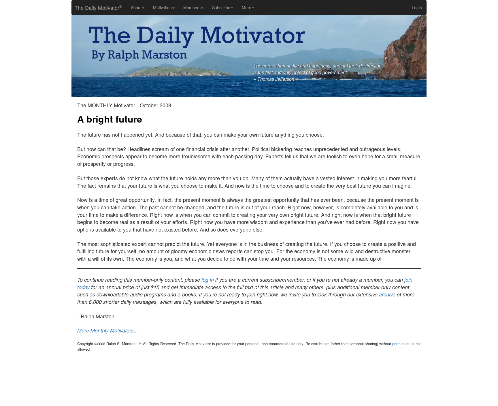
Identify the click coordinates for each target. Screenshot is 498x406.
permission (401, 343)
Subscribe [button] (221, 7)
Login (417, 7)
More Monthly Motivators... (107, 330)
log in (207, 279)
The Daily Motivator (97, 7)
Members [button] (192, 7)
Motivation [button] (162, 7)
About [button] (136, 7)
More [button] (246, 7)
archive (387, 294)
